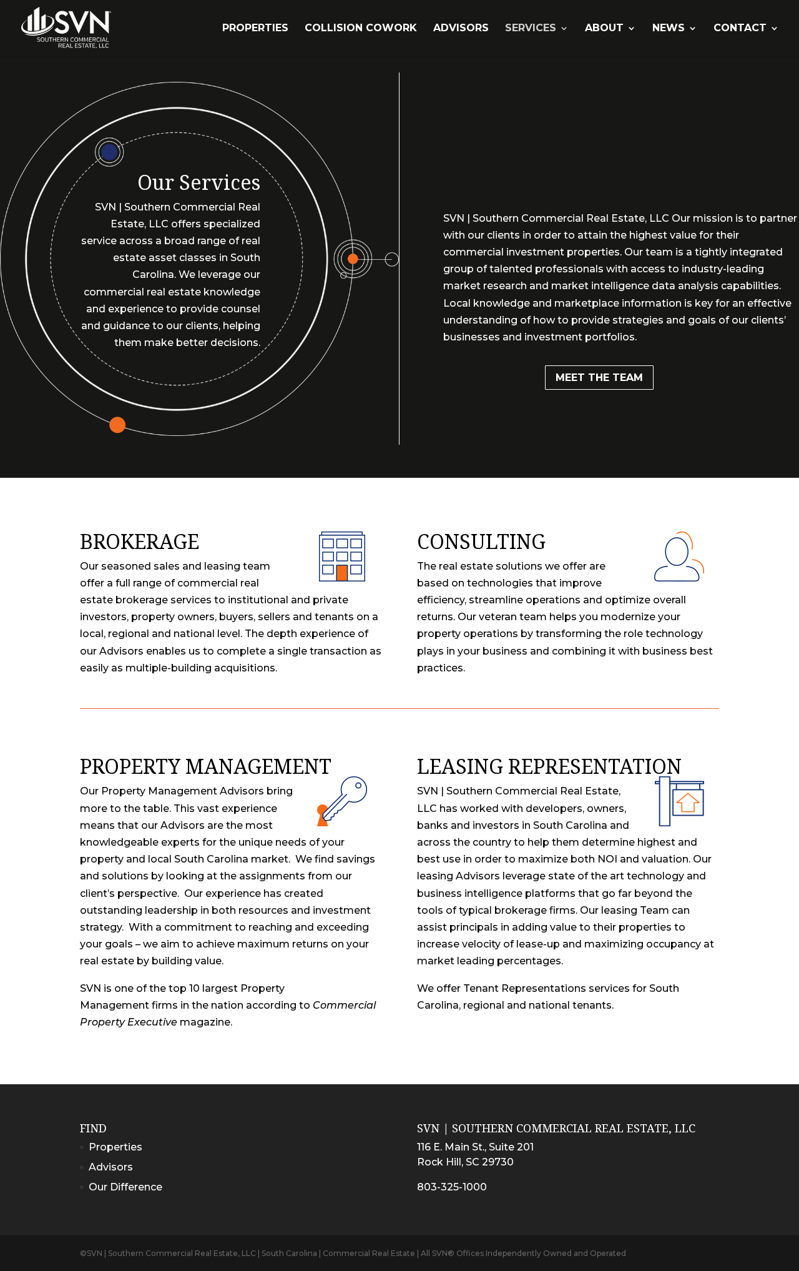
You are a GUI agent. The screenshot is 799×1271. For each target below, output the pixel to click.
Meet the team (599, 377)
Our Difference (125, 1187)
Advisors (461, 29)
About (604, 29)
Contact (740, 29)
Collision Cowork (361, 29)
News (668, 29)
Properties (255, 29)
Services (530, 29)
